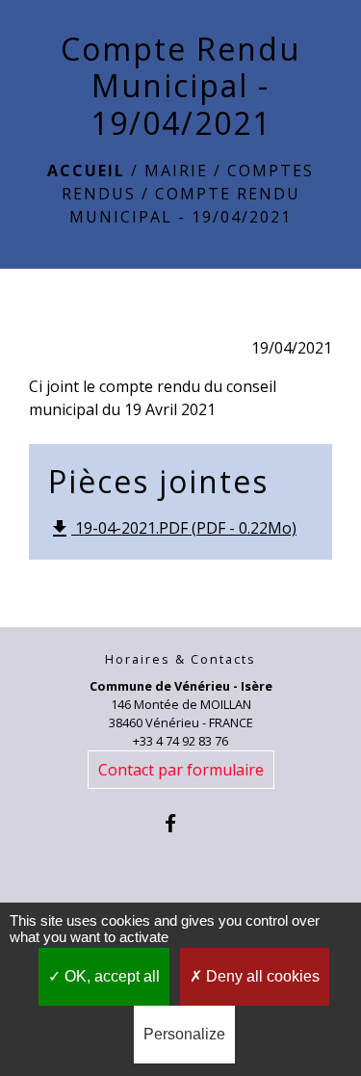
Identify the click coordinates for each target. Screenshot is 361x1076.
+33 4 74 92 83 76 (180, 740)
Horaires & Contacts (180, 659)
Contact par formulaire (181, 769)
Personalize (184, 1034)
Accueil (86, 170)
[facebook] (180, 823)
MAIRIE (176, 170)
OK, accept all (110, 976)
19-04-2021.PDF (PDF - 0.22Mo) (172, 529)
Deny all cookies (261, 976)
